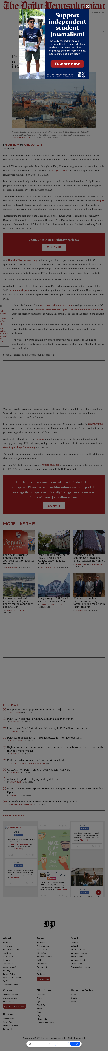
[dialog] (54, 525)
